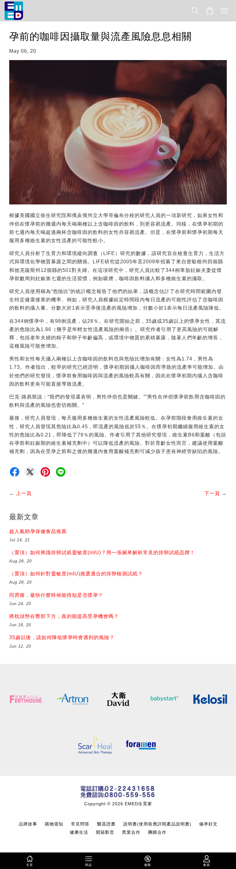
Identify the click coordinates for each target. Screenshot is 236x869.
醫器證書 (106, 824)
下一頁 (212, 493)
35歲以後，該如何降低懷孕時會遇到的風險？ (62, 637)
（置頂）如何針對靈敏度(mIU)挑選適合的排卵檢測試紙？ (76, 573)
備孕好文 (208, 824)
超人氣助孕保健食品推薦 (38, 531)
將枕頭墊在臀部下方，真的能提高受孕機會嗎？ (64, 616)
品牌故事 (28, 824)
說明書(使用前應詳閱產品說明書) (157, 824)
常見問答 (80, 824)
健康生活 (79, 832)
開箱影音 (105, 832)
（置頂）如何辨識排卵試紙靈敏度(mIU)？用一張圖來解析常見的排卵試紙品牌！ (102, 552)
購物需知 (54, 824)
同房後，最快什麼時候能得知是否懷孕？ (56, 595)
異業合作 (131, 832)
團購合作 (157, 832)
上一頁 (24, 493)
